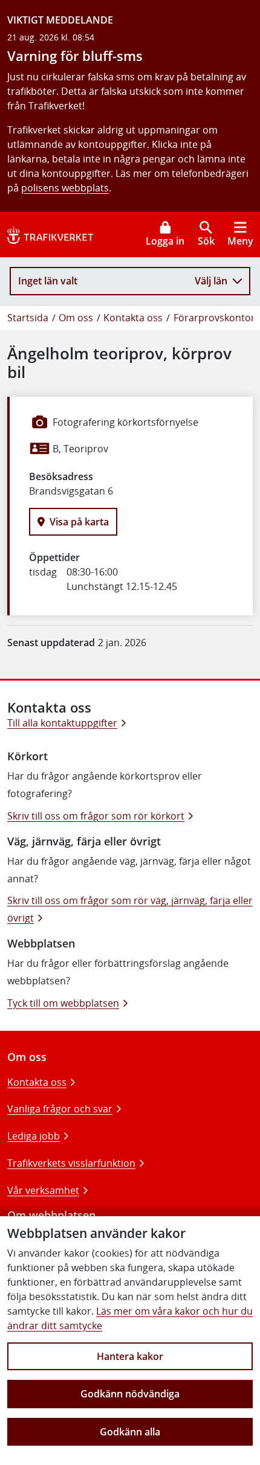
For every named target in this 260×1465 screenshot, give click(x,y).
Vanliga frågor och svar (59, 1108)
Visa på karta (79, 521)
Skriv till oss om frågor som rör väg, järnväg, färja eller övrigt (130, 909)
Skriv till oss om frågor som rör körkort (95, 815)
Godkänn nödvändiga (130, 1393)
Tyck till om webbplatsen (63, 1003)
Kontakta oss (133, 317)
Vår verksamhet (43, 1190)
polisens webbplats (65, 187)
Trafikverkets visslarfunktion (71, 1163)
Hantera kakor (130, 1356)
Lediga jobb (33, 1136)
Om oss (76, 317)
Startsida (27, 317)
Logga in (165, 241)
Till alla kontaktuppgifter (62, 722)
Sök (206, 241)
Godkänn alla (130, 1431)
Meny (240, 241)
